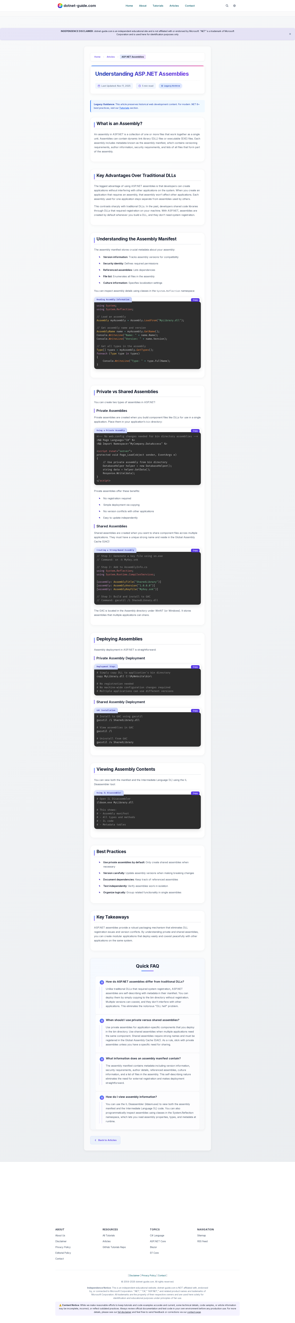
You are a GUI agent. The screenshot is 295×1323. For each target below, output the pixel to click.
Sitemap (201, 1235)
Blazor (153, 1247)
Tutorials (158, 5)
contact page (194, 1312)
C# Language (157, 1235)
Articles (174, 5)
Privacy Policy (63, 1247)
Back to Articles (107, 1140)
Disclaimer (61, 1241)
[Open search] (227, 5)
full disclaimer (124, 1312)
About (142, 5)
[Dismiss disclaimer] (290, 33)
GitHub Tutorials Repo (114, 1247)
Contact (190, 5)
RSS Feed (202, 1241)
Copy (195, 300)
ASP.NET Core (158, 1241)
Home (129, 5)
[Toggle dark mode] (234, 5)
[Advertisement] (147, 1196)
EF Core (154, 1252)
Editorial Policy (63, 1252)
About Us (60, 1235)
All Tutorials (109, 1235)
